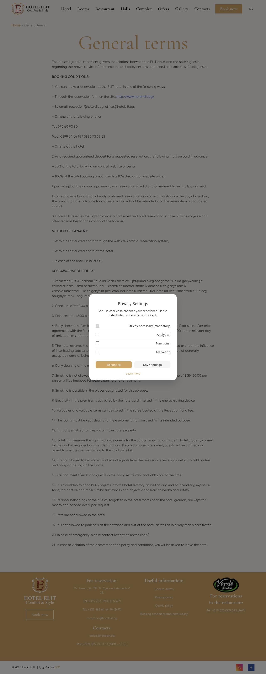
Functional (163, 343)
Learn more (133, 373)
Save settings (152, 364)
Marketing (163, 352)
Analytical (163, 335)
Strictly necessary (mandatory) (149, 326)
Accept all (114, 364)
